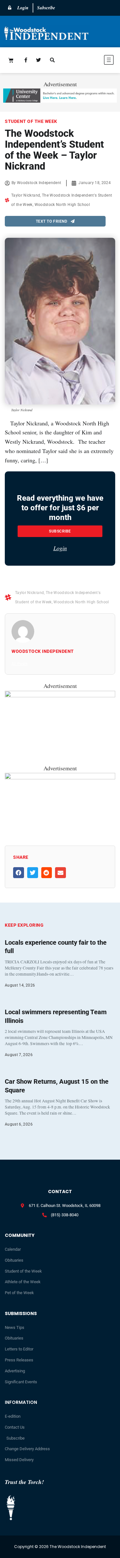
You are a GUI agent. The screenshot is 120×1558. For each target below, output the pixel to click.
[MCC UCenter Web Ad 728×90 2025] (60, 100)
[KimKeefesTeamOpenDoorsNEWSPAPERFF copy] (60, 695)
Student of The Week (31, 121)
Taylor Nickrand (25, 195)
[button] (92, 61)
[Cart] (11, 60)
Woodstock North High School (62, 204)
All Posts (20, 664)
